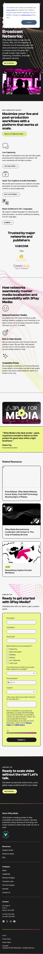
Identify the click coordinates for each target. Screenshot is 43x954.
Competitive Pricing (10, 363)
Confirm (29, 22)
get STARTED (9, 63)
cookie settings (26, 15)
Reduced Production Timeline (14, 315)
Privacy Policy (10, 10)
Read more (12, 483)
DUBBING (7, 222)
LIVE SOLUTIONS (10, 166)
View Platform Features (13, 134)
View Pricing (9, 791)
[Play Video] (21, 413)
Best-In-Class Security (12, 339)
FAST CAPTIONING (10, 194)
